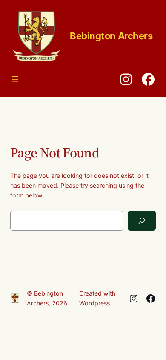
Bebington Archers (111, 35)
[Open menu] (15, 79)
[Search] (142, 221)
